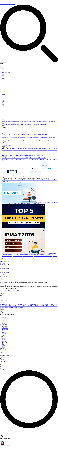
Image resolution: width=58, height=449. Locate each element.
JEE (4, 4)
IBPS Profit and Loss (25, 305)
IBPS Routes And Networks (39, 305)
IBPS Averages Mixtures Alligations (19, 307)
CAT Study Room (4, 136)
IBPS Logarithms (30, 304)
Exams (2, 177)
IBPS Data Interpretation (13, 304)
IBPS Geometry (9, 304)
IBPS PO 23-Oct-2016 (2, 265)
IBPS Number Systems (14, 306)
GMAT (11, 4)
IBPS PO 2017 (2, 264)
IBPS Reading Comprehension (24, 306)
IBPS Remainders (2, 304)
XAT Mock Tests (3, 332)
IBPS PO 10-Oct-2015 (2, 272)
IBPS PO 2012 (2, 276)
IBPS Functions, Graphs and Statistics (6, 307)
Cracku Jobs (3, 320)
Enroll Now (3, 142)
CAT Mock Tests (3, 331)
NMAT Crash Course (4, 340)
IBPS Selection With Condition (35, 304)
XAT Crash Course (4, 338)
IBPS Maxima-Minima (12, 305)
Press (2, 321)
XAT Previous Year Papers (4, 326)
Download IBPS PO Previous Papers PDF (5, 283)
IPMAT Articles (3, 323)
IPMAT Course (3, 339)
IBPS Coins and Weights (7, 305)
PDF (1, 66)
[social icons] (0, 351)
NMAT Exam (3, 345)
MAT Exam (3, 346)
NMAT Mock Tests (4, 333)
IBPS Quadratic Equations (36, 306)
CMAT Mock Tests (4, 335)
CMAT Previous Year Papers (5, 328)
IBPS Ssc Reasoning (21, 305)
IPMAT (9, 4)
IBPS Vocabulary (29, 305)
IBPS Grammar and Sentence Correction (48, 304)
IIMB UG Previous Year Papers (5, 329)
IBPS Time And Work (41, 306)
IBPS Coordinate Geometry (31, 306)
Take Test (5, 263)
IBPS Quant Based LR (33, 305)
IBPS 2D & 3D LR (6, 306)
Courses (3, 69)
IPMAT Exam (3, 347)
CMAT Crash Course (4, 341)
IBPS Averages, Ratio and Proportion (24, 304)
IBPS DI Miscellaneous (41, 304)
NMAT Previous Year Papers (5, 327)
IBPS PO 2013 (2, 275)
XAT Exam (3, 344)
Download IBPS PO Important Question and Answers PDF (11, 290)
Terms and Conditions (2, 349)
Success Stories (13, 4)
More (2, 255)
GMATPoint (3, 322)
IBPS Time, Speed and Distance (49, 305)
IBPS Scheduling (54, 304)
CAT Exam (3, 343)
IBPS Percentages (17, 305)
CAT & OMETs (2, 4)
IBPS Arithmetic (6, 304)
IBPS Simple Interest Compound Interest (48, 306)
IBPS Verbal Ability (18, 304)
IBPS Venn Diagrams (12, 307)
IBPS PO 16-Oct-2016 (2, 268)
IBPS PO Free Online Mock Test (3, 291)
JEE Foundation (6, 4)
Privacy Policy (6, 349)
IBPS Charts (54, 306)
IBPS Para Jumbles (19, 306)
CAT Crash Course (4, 337)
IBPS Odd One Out (10, 306)
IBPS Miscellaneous (44, 305)
